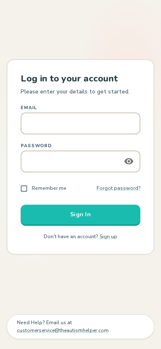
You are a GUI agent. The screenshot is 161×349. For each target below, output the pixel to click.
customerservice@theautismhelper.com (63, 330)
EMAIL (28, 108)
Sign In (80, 214)
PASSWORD (36, 146)
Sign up (108, 236)
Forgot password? (118, 188)
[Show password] (129, 161)
